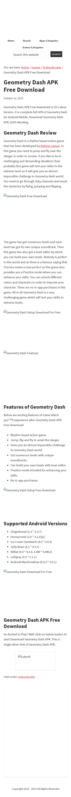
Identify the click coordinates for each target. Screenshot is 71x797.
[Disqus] (35, 731)
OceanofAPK (35, 19)
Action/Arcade (26, 676)
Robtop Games (50, 146)
